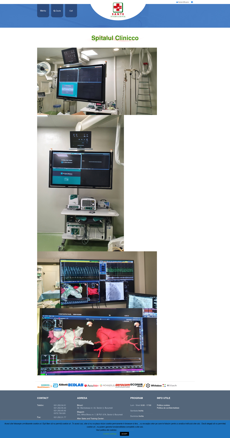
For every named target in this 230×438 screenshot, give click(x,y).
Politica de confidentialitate (168, 407)
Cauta (58, 10)
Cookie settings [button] (110, 433)
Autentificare (183, 2)
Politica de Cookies (125, 429)
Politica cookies (163, 405)
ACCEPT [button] (124, 434)
